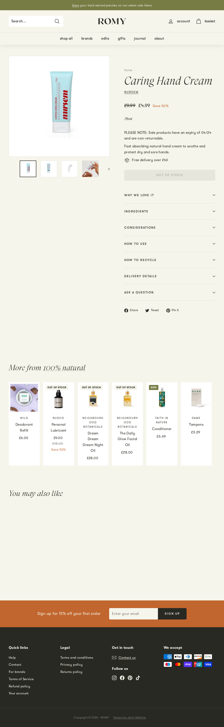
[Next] (107, 169)
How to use (135, 243)
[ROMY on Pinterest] (130, 677)
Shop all (66, 39)
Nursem (131, 92)
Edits (105, 39)
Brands (87, 39)
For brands (17, 672)
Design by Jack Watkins (129, 717)
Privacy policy (71, 665)
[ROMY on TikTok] (138, 677)
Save (75, 5)
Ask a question (139, 292)
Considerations (140, 227)
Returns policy (71, 672)
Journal (140, 39)
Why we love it (139, 195)
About (159, 39)
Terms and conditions (76, 658)
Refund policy (19, 686)
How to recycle (140, 260)
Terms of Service (21, 679)
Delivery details (140, 276)
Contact (15, 665)
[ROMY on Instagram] (114, 677)
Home (128, 70)
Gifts (121, 39)
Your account (19, 693)
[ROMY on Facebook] (122, 677)
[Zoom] (59, 106)
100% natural (64, 367)
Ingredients (136, 211)
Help (12, 658)
